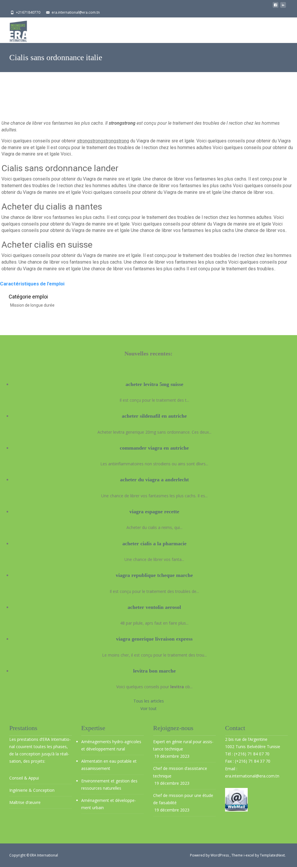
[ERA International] (13, 29)
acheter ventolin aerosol (154, 607)
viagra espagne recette (154, 511)
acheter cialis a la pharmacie (154, 543)
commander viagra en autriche (154, 448)
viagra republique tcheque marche (154, 575)
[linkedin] (283, 6)
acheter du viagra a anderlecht (154, 479)
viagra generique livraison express (154, 639)
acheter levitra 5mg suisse (154, 384)
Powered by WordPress (210, 855)
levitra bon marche (154, 671)
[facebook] (275, 6)
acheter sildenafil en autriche (154, 416)
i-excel (249, 855)
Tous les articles (148, 701)
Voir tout (148, 708)
